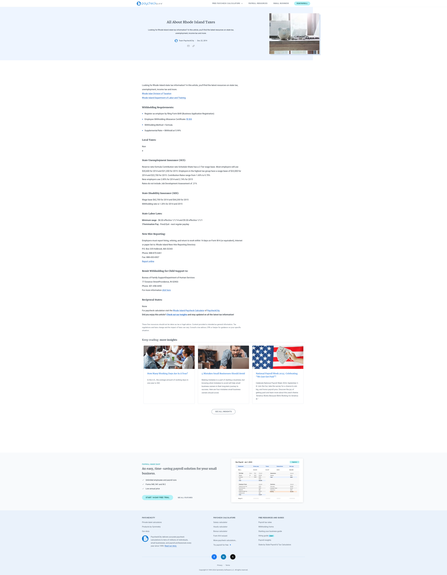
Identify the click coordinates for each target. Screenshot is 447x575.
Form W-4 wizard (220, 536)
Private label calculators (152, 522)
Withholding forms (266, 527)
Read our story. (171, 546)
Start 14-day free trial (157, 497)
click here (166, 290)
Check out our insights (176, 314)
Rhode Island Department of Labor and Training (164, 98)
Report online (148, 261)
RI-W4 (189, 119)
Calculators (226, 3)
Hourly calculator (220, 527)
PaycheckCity (213, 310)
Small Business (281, 3)
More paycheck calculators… (225, 540)
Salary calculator (220, 522)
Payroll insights (264, 540)
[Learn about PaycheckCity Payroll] (267, 480)
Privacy (219, 565)
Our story (145, 531)
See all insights (223, 411)
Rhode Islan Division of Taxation (156, 93)
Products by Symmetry (151, 527)
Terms (227, 565)
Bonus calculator (220, 531)
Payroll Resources (258, 3)
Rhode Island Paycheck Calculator (188, 310)
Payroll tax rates (265, 522)
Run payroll (302, 3)
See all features (185, 497)
